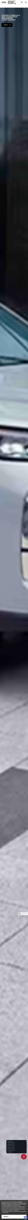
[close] (27, 913)
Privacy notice (23, 913)
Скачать (6, 25)
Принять (6, 1216)
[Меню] (25, 2)
